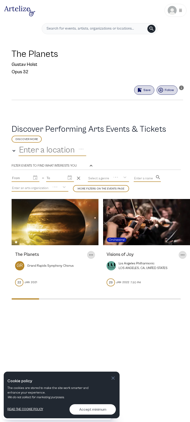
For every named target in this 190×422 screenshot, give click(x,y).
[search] (151, 29)
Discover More (27, 139)
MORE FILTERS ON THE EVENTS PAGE (101, 188)
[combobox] (20, 150)
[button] (53, 166)
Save (147, 90)
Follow (169, 90)
